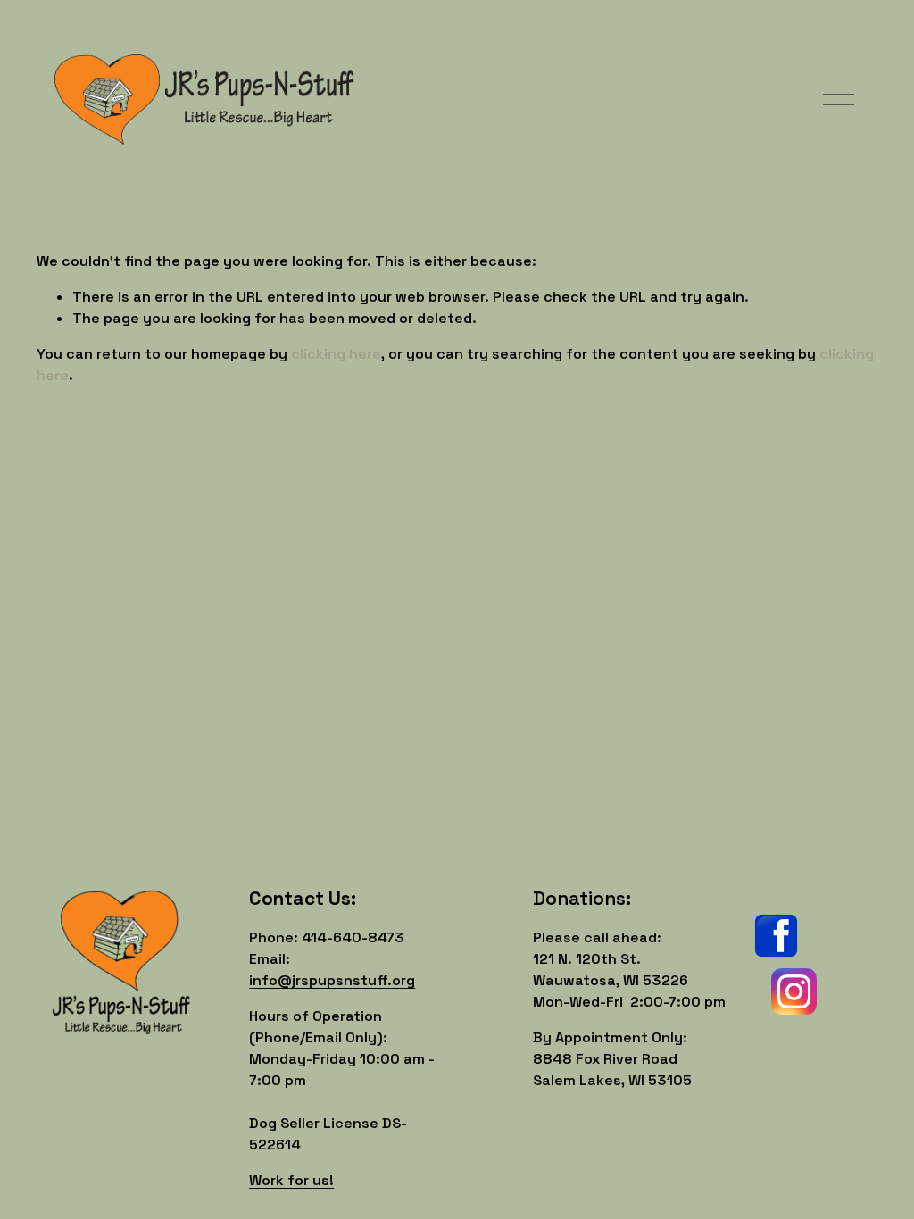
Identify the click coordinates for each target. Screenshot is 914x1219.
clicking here (336, 353)
